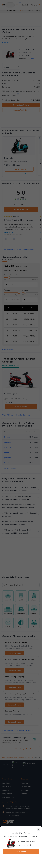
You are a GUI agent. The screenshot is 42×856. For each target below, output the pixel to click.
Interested (21, 852)
